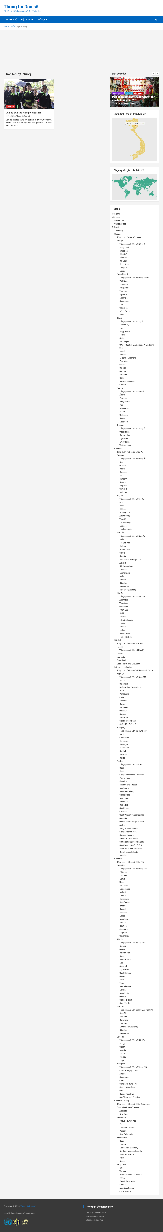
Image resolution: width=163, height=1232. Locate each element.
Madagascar (124, 889)
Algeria (122, 1050)
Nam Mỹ (120, 674)
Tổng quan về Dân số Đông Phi (133, 868)
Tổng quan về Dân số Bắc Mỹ (130, 643)
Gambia (122, 996)
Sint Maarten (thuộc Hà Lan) (131, 842)
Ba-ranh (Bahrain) (126, 381)
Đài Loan (123, 261)
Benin (121, 979)
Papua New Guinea (127, 1121)
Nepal (122, 411)
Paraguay (123, 707)
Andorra (122, 579)
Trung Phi (121, 1063)
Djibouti (122, 922)
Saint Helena (125, 973)
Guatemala (124, 737)
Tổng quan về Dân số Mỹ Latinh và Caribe (135, 670)
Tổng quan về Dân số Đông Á (132, 244)
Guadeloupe (124, 795)
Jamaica (123, 781)
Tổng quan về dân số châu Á (129, 237)
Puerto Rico (124, 778)
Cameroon (123, 1077)
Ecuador (123, 700)
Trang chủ (11, 19)
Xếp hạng (138, 93)
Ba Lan (122, 469)
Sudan (122, 1047)
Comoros (123, 929)
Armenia (123, 374)
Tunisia (122, 1057)
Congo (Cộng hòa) (127, 1087)
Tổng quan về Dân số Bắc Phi (132, 1040)
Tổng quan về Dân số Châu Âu (130, 452)
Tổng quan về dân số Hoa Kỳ (132, 650)
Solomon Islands (126, 1127)
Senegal (123, 966)
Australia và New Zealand (128, 1107)
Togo (121, 983)
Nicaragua (123, 744)
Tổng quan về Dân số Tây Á (131, 321)
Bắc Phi (120, 1037)
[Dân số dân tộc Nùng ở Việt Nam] (29, 94)
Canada (120, 653)
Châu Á (117, 234)
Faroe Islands (125, 637)
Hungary (123, 479)
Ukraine (122, 465)
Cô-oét (122, 368)
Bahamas (123, 801)
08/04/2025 (117, 103)
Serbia (122, 553)
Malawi (122, 892)
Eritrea (122, 916)
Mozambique (125, 885)
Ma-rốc (122, 1053)
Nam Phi (120, 1006)
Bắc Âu (120, 593)
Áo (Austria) (124, 516)
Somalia (123, 912)
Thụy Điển (123, 603)
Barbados (123, 805)
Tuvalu (122, 1178)
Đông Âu (120, 455)
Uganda (122, 882)
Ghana (122, 949)
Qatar (121, 378)
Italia (121, 539)
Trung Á (120, 425)
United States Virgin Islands (131, 821)
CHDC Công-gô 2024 (128, 1070)
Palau (121, 1158)
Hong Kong (124, 264)
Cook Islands (125, 1191)
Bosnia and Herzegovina (130, 559)
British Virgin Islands (128, 852)
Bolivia (122, 704)
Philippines (124, 288)
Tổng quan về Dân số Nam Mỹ (132, 677)
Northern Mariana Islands (130, 1151)
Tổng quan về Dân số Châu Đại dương (133, 1104)
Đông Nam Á (122, 274)
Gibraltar (123, 583)
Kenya (122, 879)
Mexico (122, 734)
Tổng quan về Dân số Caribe (131, 764)
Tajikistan (123, 438)
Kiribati (122, 1144)
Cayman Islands (126, 835)
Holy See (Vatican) (127, 590)
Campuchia (124, 301)
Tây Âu (120, 495)
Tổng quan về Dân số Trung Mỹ (133, 731)
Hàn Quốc (123, 254)
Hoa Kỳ (120, 647)
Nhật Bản (123, 251)
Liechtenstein (125, 529)
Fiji (120, 1124)
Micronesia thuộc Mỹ (128, 1148)
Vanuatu (122, 1131)
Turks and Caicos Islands (130, 848)
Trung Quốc (124, 247)
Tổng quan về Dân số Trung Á (132, 428)
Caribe (120, 761)
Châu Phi (118, 858)
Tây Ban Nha (124, 543)
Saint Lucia (124, 808)
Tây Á (119, 318)
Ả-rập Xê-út (124, 331)
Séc (121, 475)
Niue (121, 1168)
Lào (121, 304)
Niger (121, 956)
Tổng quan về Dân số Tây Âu (131, 499)
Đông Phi (121, 865)
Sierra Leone (125, 986)
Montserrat (124, 788)
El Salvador (124, 747)
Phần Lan (123, 610)
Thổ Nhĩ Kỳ (124, 325)
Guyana (122, 714)
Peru (121, 690)
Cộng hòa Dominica (128, 832)
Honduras (123, 741)
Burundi (122, 909)
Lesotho (123, 1023)
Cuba (121, 768)
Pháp (121, 505)
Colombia (123, 684)
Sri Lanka (123, 415)
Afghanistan (124, 408)
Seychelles (124, 936)
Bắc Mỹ (117, 640)
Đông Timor (124, 311)
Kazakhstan (124, 435)
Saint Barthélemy (126, 791)
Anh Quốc (123, 600)
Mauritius (123, 919)
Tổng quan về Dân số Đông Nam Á (134, 278)
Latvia (122, 623)
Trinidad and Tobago (128, 785)
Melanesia (121, 1117)
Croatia (122, 556)
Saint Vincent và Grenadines (131, 815)
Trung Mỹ (121, 727)
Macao (122, 271)
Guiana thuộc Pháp (127, 721)
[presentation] (153, 73)
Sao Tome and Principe (129, 1097)
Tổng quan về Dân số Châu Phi (130, 862)
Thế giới (41, 19)
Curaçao (123, 811)
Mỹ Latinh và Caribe (123, 667)
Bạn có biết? (118, 93)
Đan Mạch (123, 606)
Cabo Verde (124, 1003)
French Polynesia (127, 1181)
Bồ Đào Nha (124, 549)
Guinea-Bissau (125, 1000)
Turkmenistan (125, 445)
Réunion (123, 926)
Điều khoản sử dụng (95, 1216)
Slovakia (123, 489)
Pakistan (123, 398)
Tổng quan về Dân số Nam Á (131, 391)
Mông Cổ (123, 267)
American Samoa (126, 1188)
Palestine (123, 361)
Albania (122, 563)
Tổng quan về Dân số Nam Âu (132, 536)
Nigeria (122, 946)
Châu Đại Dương (121, 1100)
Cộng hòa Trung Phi (128, 1084)
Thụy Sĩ (122, 519)
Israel (122, 351)
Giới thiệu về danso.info (96, 1212)
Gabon (122, 1090)
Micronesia (122, 1137)
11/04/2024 (10, 116)
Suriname (123, 717)
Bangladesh (124, 401)
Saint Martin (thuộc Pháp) (130, 845)
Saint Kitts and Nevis (128, 838)
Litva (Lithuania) (126, 620)
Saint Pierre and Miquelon (128, 664)
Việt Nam (26, 19)
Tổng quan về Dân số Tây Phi (132, 942)
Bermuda (121, 657)
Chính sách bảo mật (94, 1220)
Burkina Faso (125, 959)
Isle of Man (124, 633)
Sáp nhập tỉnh (120, 224)
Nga (121, 462)
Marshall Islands (126, 1154)
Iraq (121, 328)
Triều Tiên (123, 257)
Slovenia (123, 569)
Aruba (122, 825)
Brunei (122, 314)
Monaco (123, 526)
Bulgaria (123, 485)
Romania (123, 472)
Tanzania (123, 875)
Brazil (122, 680)
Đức (121, 502)
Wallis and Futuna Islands (130, 1174)
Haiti (121, 771)
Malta (121, 576)
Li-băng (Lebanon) (127, 358)
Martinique (124, 798)
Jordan (122, 354)
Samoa (122, 1184)
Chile (121, 697)
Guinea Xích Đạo (126, 1094)
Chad (121, 1080)
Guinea (122, 976)
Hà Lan (122, 509)
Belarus (122, 482)
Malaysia (123, 298)
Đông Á (120, 240)
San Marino (124, 586)
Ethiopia (123, 872)
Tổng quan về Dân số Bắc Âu (132, 596)
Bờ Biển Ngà (124, 953)
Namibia (123, 1016)
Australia (123, 1111)
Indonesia (123, 284)
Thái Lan (123, 291)
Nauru (122, 1161)
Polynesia (121, 1164)
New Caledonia (126, 1134)
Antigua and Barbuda (128, 828)
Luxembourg (125, 522)
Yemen (122, 335)
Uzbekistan (124, 432)
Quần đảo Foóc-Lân (128, 724)
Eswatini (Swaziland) (128, 1027)
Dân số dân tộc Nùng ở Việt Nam (24, 112)
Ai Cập (122, 1043)
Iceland (122, 630)
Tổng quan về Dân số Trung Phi (133, 1067)
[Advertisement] (81, 49)
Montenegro (124, 573)
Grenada (123, 818)
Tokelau (122, 1171)
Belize (122, 758)
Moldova (123, 492)
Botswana (123, 1020)
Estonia (122, 626)
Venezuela (124, 694)
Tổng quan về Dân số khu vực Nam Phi (136, 1010)
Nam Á (120, 388)
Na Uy (122, 613)
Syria (121, 338)
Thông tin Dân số (21, 6)
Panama (123, 754)
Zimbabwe (124, 899)
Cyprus (122, 384)
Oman (122, 364)
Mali (121, 963)
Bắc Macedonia (126, 566)
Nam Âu (120, 532)
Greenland (121, 660)
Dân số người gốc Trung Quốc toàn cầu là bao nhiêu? (133, 98)
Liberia (122, 990)
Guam (121, 1141)
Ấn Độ (122, 395)
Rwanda (122, 906)
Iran (121, 405)
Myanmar (123, 294)
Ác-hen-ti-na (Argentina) (130, 687)
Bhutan (122, 418)
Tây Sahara (124, 969)
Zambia (122, 895)
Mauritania (124, 993)
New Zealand (125, 1114)
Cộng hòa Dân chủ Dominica (131, 774)
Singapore (123, 308)
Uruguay (123, 711)
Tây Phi (120, 939)
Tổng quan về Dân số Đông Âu (132, 458)
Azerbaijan (124, 341)
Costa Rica (124, 751)
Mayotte (123, 932)
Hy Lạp (122, 546)
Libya (121, 1060)
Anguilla (122, 855)
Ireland (122, 616)
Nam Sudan (124, 902)
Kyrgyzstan (124, 442)
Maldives (123, 422)
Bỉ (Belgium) (124, 512)
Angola (122, 1074)
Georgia (122, 371)
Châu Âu (117, 448)
